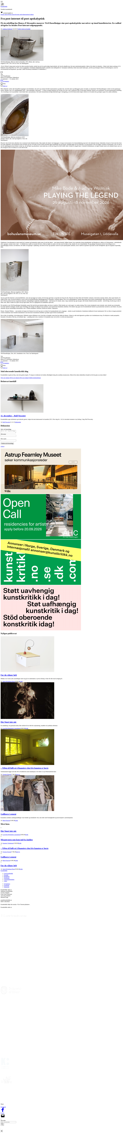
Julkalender (18, 422)
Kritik (19, 29)
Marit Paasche (6, 820)
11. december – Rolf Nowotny (13, 416)
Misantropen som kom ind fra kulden (17, 840)
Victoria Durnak (7, 774)
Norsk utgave (11, 14)
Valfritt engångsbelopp (35, 378)
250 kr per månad (24, 378)
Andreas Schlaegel (7, 29)
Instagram (6, 887)
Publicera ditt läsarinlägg (7, 443)
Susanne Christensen (8, 843)
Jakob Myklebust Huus (9, 681)
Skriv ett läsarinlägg (6, 429)
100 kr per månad (14, 378)
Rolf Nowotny (6, 422)
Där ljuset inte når (8, 722)
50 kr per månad (5, 378)
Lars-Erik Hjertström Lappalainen (11, 728)
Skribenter (6, 878)
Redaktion (6, 876)
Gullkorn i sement (8, 814)
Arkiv (5, 881)
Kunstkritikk (4, 6)
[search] (2, 4)
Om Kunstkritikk (8, 873)
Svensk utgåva (19, 14)
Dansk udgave (4, 14)
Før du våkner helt (9, 675)
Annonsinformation (9, 879)
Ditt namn (3, 434)
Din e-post (3, 438)
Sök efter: (3, 1120)
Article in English (25, 29)
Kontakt (6, 875)
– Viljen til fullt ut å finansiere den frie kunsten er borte (24, 768)
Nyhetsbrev (7, 884)
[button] (2, 2)
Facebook (6, 885)
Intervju (18, 774)
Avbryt (2, 446)
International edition (28, 14)
